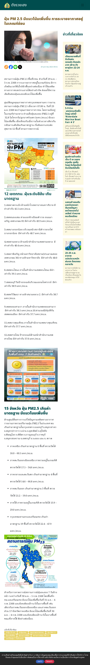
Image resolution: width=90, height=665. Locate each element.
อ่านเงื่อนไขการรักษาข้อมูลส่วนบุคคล (71, 657)
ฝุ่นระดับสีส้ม (10, 635)
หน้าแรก (6, 62)
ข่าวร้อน (13, 62)
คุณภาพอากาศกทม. (37, 632)
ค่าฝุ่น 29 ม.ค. (10, 632)
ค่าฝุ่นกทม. (22, 632)
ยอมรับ (40, 661)
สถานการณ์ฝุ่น (24, 635)
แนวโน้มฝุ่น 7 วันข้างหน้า (14, 638)
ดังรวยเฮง (19, 5)
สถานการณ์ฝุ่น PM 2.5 (41, 635)
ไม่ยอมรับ (49, 661)
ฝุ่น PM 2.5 (52, 632)
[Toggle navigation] (82, 5)
